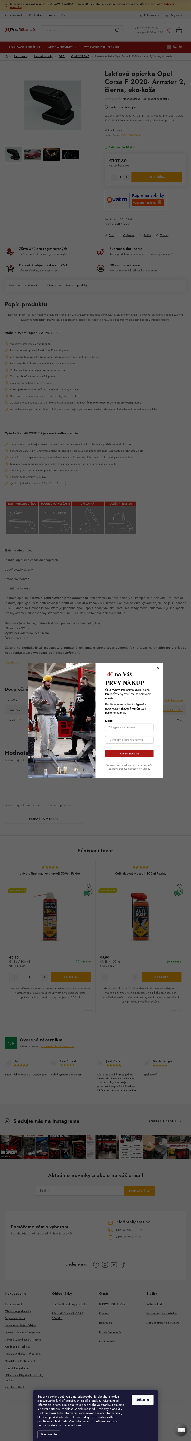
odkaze (76, 1425)
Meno (109, 720)
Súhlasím (142, 1400)
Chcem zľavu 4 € (129, 753)
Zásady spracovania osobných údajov (129, 768)
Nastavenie (49, 1434)
